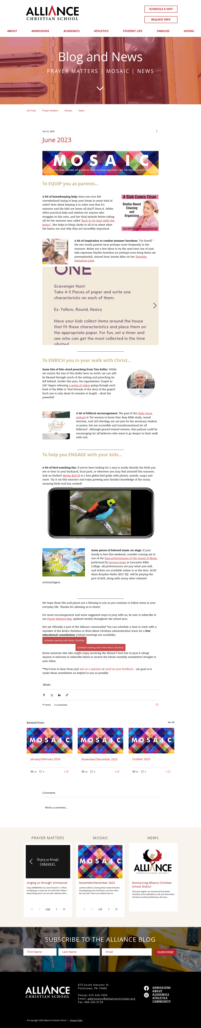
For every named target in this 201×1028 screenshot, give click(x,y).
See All (171, 722)
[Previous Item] (31, 862)
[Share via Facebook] (43, 694)
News (81, 110)
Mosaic (68, 110)
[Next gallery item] (155, 306)
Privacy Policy (76, 1020)
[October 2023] (151, 740)
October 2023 (141, 759)
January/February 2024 (45, 759)
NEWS (145, 71)
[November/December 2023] (100, 741)
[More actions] (157, 131)
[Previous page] (39, 909)
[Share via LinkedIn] (59, 694)
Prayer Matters (50, 110)
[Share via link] (66, 694)
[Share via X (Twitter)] (51, 694)
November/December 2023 (99, 759)
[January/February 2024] (49, 740)
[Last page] (64, 909)
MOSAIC (118, 71)
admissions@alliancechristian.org (111, 998)
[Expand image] (100, 306)
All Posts (31, 110)
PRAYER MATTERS (72, 71)
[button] (12, 29)
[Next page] (56, 909)
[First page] (32, 909)
